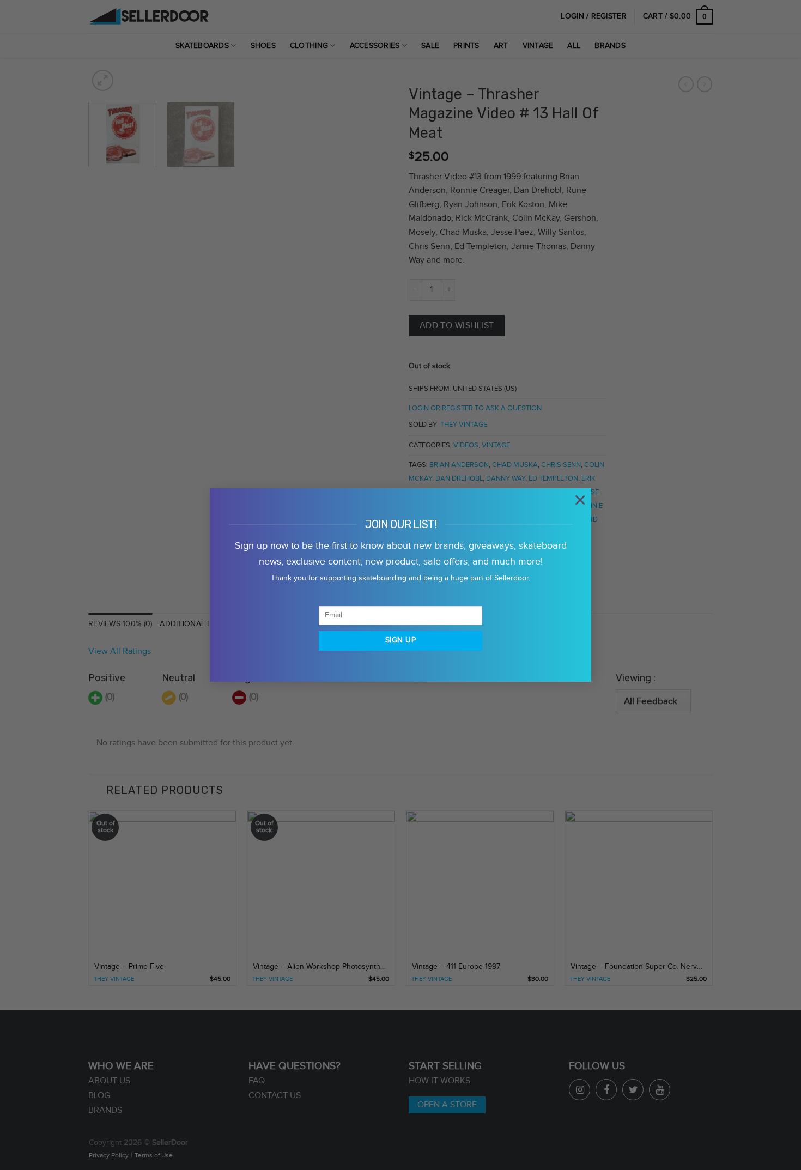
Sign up (400, 640)
